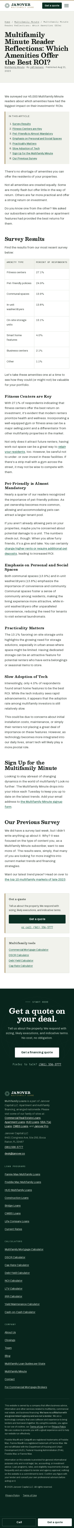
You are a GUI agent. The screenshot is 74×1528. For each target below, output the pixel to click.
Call (19, 1522)
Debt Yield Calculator (21, 960)
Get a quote (52, 5)
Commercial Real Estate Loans (23, 1118)
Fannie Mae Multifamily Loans (22, 1174)
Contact (10, 1379)
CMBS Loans (20, 1126)
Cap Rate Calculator (21, 965)
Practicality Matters (24, 143)
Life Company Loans (17, 1221)
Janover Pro (41, 1126)
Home (7, 21)
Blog (7, 1355)
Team (8, 1347)
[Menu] (66, 5)
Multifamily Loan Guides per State (25, 1363)
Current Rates (13, 1229)
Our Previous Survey (24, 158)
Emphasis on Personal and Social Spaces (37, 138)
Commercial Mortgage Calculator (28, 949)
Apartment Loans (15, 1122)
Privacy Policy (59, 1426)
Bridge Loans (13, 1205)
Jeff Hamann (37, 67)
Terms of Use (36, 1426)
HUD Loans (32, 1122)
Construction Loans (17, 1197)
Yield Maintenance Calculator (22, 1304)
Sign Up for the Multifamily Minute (32, 153)
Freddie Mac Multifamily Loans (23, 1182)
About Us (10, 1332)
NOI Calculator (13, 1280)
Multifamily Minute (26, 21)
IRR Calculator (13, 1296)
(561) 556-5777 (50, 1064)
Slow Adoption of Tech (26, 148)
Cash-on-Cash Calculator (20, 1312)
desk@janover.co (15, 1153)
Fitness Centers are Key (27, 128)
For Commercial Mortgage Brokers (26, 1387)
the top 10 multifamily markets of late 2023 (35, 879)
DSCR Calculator (19, 955)
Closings (10, 1340)
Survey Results (21, 123)
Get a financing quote (37, 1052)
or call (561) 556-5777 (37, 927)
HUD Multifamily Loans (18, 1190)
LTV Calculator (13, 1288)
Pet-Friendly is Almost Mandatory (32, 133)
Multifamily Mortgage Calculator (24, 1249)
